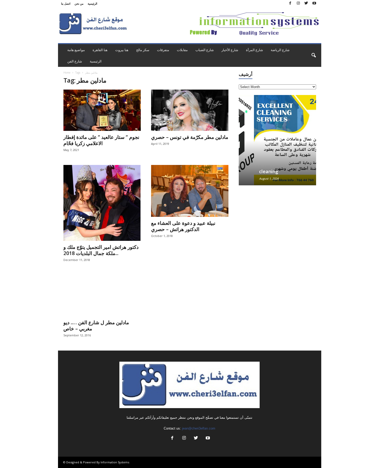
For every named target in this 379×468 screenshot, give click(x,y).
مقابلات (182, 49)
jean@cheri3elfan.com (198, 428)
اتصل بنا (65, 3)
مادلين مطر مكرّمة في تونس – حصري (189, 137)
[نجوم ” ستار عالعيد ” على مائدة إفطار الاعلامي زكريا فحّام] (102, 110)
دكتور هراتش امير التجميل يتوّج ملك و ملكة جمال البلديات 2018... (100, 250)
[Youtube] (314, 3)
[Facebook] (290, 3)
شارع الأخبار (229, 49)
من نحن (79, 3)
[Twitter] (306, 3)
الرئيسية (92, 3)
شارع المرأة (254, 49)
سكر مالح (142, 49)
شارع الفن (74, 61)
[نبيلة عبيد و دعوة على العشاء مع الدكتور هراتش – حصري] (189, 191)
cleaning (253, 171)
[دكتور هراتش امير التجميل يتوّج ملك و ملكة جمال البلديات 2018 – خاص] (102, 203)
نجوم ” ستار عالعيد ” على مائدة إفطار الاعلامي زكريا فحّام (101, 140)
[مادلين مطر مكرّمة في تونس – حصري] (189, 110)
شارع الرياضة (280, 49)
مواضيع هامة (76, 49)
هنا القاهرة (100, 49)
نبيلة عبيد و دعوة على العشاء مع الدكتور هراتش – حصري (183, 226)
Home (66, 72)
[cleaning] (277, 140)
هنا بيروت (121, 49)
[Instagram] (298, 3)
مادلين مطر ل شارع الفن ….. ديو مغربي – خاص (96, 325)
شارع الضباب (204, 49)
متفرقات (163, 49)
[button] (313, 55)
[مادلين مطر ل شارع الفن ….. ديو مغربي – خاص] (102, 295)
